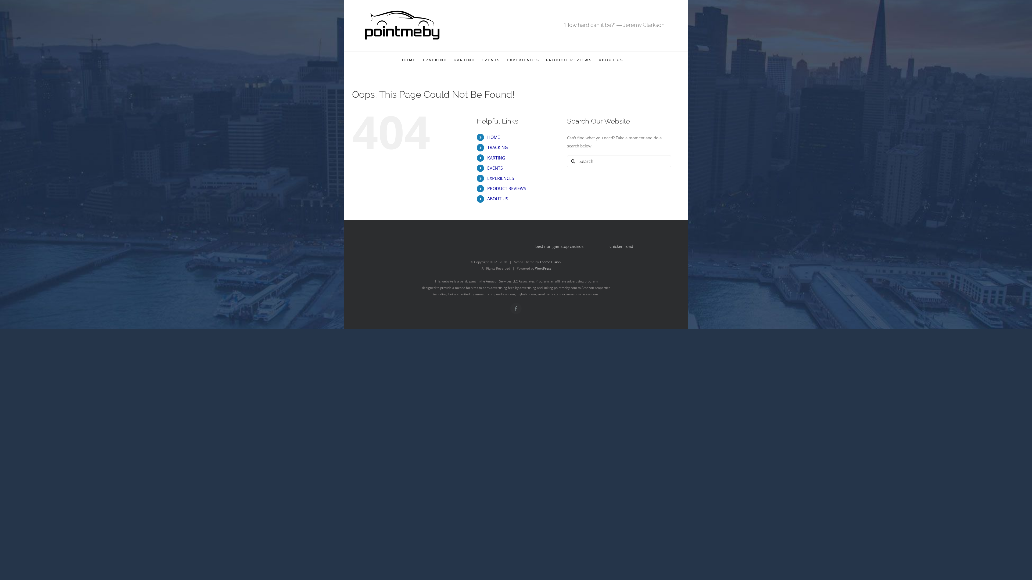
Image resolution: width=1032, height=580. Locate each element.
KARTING (496, 158)
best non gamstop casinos (559, 246)
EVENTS (495, 168)
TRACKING (497, 147)
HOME (493, 137)
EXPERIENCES (500, 178)
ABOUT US (497, 199)
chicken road (621, 246)
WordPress (543, 268)
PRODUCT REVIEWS (506, 188)
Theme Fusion (550, 262)
